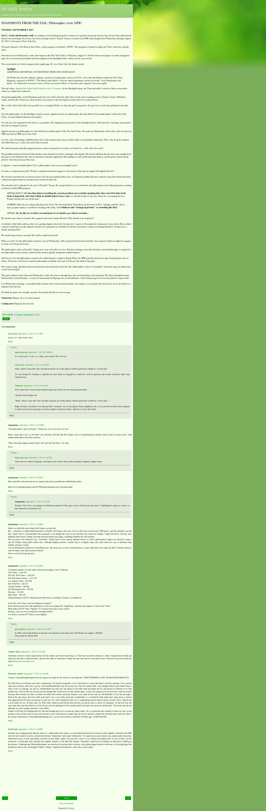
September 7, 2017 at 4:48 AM (36, 673)
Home (66, 798)
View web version (66, 803)
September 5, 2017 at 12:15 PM (31, 425)
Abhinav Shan (14, 651)
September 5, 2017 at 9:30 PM (31, 565)
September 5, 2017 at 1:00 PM (40, 352)
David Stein (13, 729)
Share (6, 319)
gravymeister (20, 629)
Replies (14, 347)
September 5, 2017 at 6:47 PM (36, 385)
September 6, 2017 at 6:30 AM (39, 629)
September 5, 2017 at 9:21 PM (38, 501)
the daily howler (16, 9)
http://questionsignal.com (24, 661)
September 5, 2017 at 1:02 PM (40, 457)
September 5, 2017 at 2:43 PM (37, 364)
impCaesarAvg (21, 352)
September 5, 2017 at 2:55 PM (31, 477)
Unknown (19, 385)
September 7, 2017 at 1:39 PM (31, 729)
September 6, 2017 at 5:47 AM (33, 651)
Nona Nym (12, 333)
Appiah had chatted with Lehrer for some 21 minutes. (39, 88)
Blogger (71, 808)
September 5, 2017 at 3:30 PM (31, 524)
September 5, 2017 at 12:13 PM (30, 333)
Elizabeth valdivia (15, 673)
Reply (10, 341)
